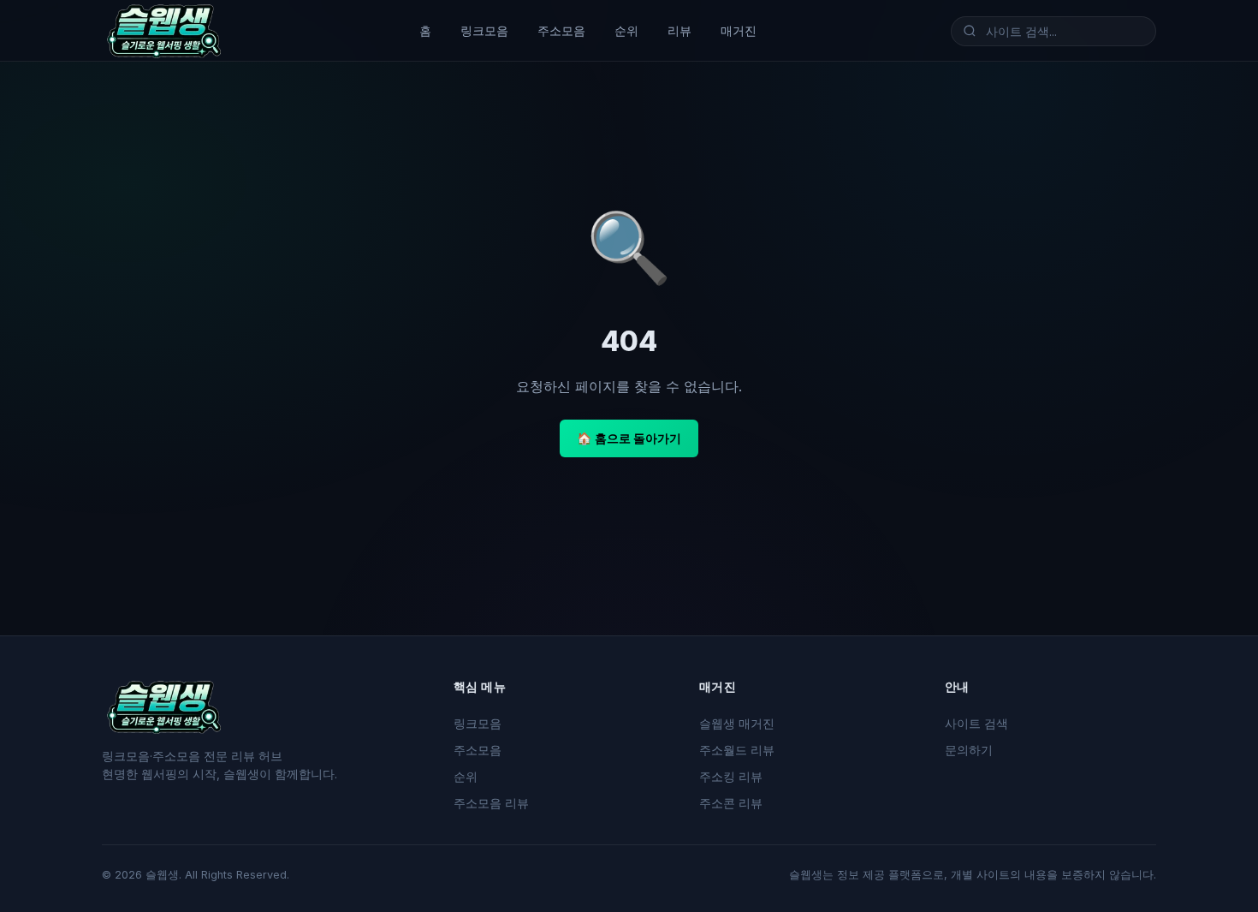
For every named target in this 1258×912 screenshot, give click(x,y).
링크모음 (484, 30)
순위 (626, 30)
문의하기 (969, 750)
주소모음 (561, 30)
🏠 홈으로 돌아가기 (629, 438)
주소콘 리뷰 (731, 803)
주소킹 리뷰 (731, 777)
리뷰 (679, 30)
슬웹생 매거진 (736, 723)
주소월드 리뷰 (736, 750)
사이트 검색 (976, 723)
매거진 (739, 30)
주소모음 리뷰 (491, 803)
